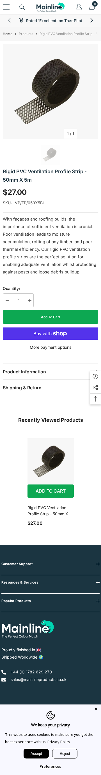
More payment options (50, 347)
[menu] (6, 7)
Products (26, 34)
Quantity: (11, 288)
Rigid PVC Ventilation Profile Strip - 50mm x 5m (47, 511)
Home (7, 34)
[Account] (79, 7)
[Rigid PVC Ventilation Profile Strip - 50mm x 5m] (50, 461)
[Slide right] (91, 20)
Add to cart (50, 317)
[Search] (22, 7)
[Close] (96, 709)
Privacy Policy (58, 741)
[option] (50, 91)
